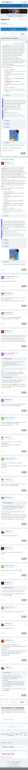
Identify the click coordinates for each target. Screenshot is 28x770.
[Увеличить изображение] (14, 254)
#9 (26, 437)
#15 (26, 566)
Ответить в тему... (8, 719)
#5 (26, 331)
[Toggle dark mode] (23, 2)
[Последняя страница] (26, 34)
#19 (26, 640)
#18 (26, 624)
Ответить (14, 29)
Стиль (8, 762)
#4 (26, 313)
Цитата (2, 269)
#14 (26, 548)
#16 (26, 583)
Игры (12, 24)
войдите (7, 712)
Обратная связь (16, 762)
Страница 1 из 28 (14, 34)
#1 (26, 163)
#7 (26, 400)
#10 (26, 459)
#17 (26, 607)
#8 (26, 418)
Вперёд (22, 34)
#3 (26, 293)
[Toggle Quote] (3, 358)
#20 (26, 667)
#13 (26, 531)
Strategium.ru (7, 2)
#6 (26, 353)
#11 (26, 479)
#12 (26, 498)
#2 (26, 277)
